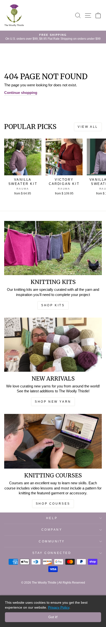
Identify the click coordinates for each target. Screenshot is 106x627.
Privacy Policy (58, 607)
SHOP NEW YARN (53, 401)
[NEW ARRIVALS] (53, 345)
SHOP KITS (53, 305)
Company (51, 529)
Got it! (53, 617)
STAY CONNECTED (51, 552)
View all (86, 126)
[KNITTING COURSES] (53, 441)
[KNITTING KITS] (53, 248)
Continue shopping (20, 93)
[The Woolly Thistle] (14, 15)
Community (52, 541)
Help (51, 518)
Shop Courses (53, 503)
